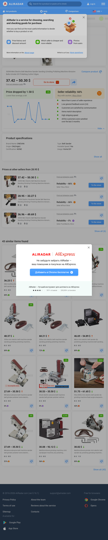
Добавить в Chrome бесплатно (52, 272)
